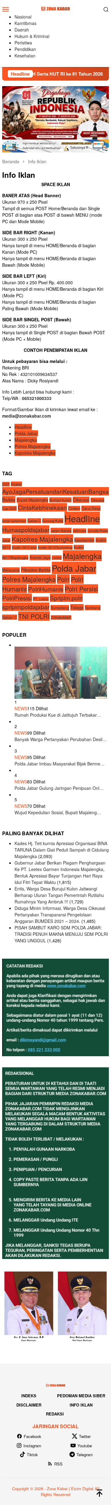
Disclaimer (28, 1405)
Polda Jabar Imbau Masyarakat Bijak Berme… (59, 764)
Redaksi (55, 1414)
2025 (6, 484)
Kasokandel (84, 540)
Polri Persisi (81, 588)
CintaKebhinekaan (42, 507)
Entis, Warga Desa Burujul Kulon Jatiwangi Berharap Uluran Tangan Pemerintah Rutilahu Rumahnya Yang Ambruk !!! (59, 895)
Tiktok (32, 1454)
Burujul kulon (60, 499)
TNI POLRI (34, 616)
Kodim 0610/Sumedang (55, 547)
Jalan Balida (61, 530)
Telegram (84, 1454)
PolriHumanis (46, 589)
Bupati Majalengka (32, 500)
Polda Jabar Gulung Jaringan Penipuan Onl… (59, 788)
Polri (63, 579)
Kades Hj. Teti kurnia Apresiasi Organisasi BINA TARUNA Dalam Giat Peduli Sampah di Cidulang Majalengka (61, 849)
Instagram (32, 1446)
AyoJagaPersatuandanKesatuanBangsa (55, 491)
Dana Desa (91, 508)
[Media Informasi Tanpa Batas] (55, 8)
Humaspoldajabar (25, 529)
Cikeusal (81, 500)
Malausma (11, 570)
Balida (8, 499)
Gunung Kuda (52, 520)
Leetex (57, 557)
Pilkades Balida (36, 570)
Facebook (32, 1436)
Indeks (28, 1396)
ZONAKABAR (61, 617)
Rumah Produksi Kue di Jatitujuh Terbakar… (57, 715)
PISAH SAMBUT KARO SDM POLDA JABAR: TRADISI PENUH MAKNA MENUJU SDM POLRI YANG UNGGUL (61, 934)
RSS (58, 1464)
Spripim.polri (66, 598)
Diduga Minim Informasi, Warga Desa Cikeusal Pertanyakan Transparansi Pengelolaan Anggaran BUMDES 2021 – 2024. (59, 914)
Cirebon (74, 508)
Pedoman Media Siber (81, 1396)
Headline (23, 427)
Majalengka (25, 440)
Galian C (34, 520)
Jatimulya (79, 530)
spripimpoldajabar (25, 606)
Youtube (84, 1446)
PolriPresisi (17, 598)
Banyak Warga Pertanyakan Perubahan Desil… (60, 739)
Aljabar (16, 484)
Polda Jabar (26, 433)
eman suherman (14, 521)
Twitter (85, 1436)
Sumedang (60, 608)
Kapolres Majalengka (35, 453)
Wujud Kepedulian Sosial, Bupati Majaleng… (57, 812)
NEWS (20, 708)
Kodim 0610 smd (24, 547)
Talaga (77, 607)
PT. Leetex (41, 599)
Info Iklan (81, 1405)
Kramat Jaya (40, 557)
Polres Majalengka (32, 446)
